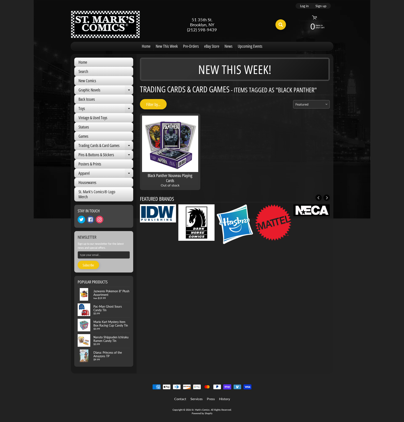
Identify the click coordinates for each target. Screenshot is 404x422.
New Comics (87, 80)
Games (83, 136)
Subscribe (88, 265)
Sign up (320, 6)
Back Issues (86, 99)
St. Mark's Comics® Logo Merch (96, 194)
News (229, 46)
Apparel (105, 174)
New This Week (167, 46)
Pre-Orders (191, 46)
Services (196, 399)
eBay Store (211, 46)
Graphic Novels (105, 91)
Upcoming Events (250, 46)
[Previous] (318, 197)
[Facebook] (90, 219)
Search (83, 71)
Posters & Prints (89, 164)
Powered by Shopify (202, 413)
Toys (105, 109)
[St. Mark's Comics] (105, 24)
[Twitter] (81, 219)
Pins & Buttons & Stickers (105, 155)
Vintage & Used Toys (92, 117)
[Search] (280, 24)
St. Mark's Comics (200, 409)
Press (211, 399)
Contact (180, 399)
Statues (83, 127)
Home (146, 46)
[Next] (326, 197)
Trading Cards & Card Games (105, 146)
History (224, 399)
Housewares (87, 182)
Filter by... (153, 104)
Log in (304, 6)
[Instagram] (99, 219)
